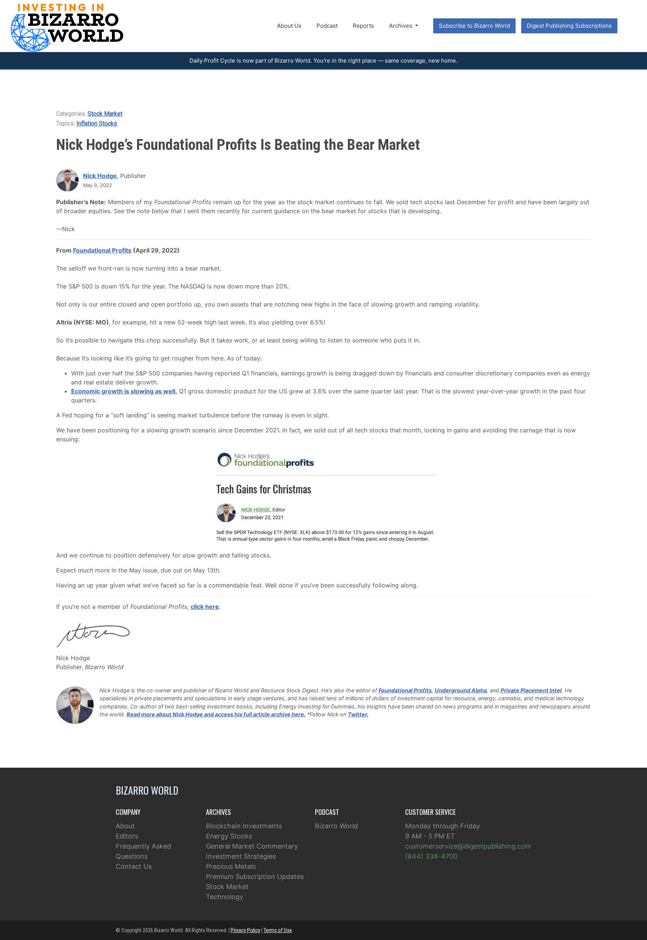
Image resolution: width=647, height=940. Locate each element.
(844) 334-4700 (431, 856)
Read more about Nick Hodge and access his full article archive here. (216, 714)
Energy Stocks (229, 836)
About (125, 826)
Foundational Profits (102, 250)
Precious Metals (231, 866)
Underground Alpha (461, 690)
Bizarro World (336, 826)
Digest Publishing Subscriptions (569, 25)
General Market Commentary (252, 846)
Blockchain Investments (244, 826)
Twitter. (358, 714)
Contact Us (134, 866)
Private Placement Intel (531, 690)
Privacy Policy (245, 930)
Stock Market (105, 113)
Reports (363, 25)
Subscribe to (474, 25)
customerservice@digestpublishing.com (468, 846)
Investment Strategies (241, 856)
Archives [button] (401, 25)
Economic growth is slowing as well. (124, 391)
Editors (127, 836)
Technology (224, 897)
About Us (289, 25)
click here (205, 606)
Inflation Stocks (96, 123)
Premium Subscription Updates (255, 876)
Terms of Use (278, 930)
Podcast (327, 25)
